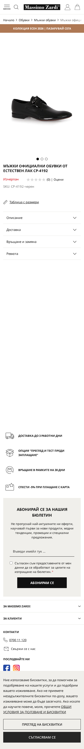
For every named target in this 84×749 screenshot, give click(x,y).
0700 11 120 (17, 640)
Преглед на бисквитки (42, 724)
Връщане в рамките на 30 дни (41, 470)
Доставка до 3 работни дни (40, 436)
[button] (37, 159)
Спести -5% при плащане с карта (44, 487)
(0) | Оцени (55, 179)
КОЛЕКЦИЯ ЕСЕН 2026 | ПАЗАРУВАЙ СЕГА (42, 28)
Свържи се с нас (23, 649)
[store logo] (42, 7)
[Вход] (67, 7)
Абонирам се (42, 583)
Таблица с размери (24, 202)
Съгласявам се (42, 737)
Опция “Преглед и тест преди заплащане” (41, 453)
